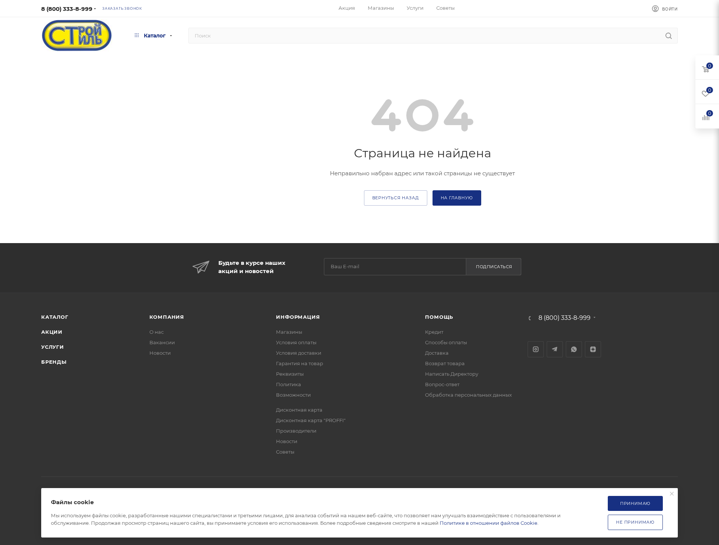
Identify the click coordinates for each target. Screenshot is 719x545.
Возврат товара (445, 363)
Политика (288, 384)
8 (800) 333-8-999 (66, 8)
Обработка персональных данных (468, 395)
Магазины (289, 332)
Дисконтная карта (299, 410)
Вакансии (162, 342)
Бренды (54, 362)
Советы (285, 452)
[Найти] (668, 35)
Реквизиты (290, 374)
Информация (298, 317)
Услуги (52, 347)
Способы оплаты (446, 342)
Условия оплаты (296, 342)
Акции (52, 332)
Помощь (439, 317)
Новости (160, 353)
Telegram (555, 349)
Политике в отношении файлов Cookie (488, 523)
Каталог (55, 317)
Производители (296, 431)
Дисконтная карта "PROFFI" (311, 420)
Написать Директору (451, 374)
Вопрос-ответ (442, 384)
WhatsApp (574, 349)
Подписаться (494, 266)
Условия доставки (298, 353)
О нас (156, 332)
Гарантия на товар (299, 363)
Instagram (536, 349)
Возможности (293, 395)
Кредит (434, 332)
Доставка (437, 353)
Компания (166, 317)
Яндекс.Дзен (593, 349)
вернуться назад (395, 197)
